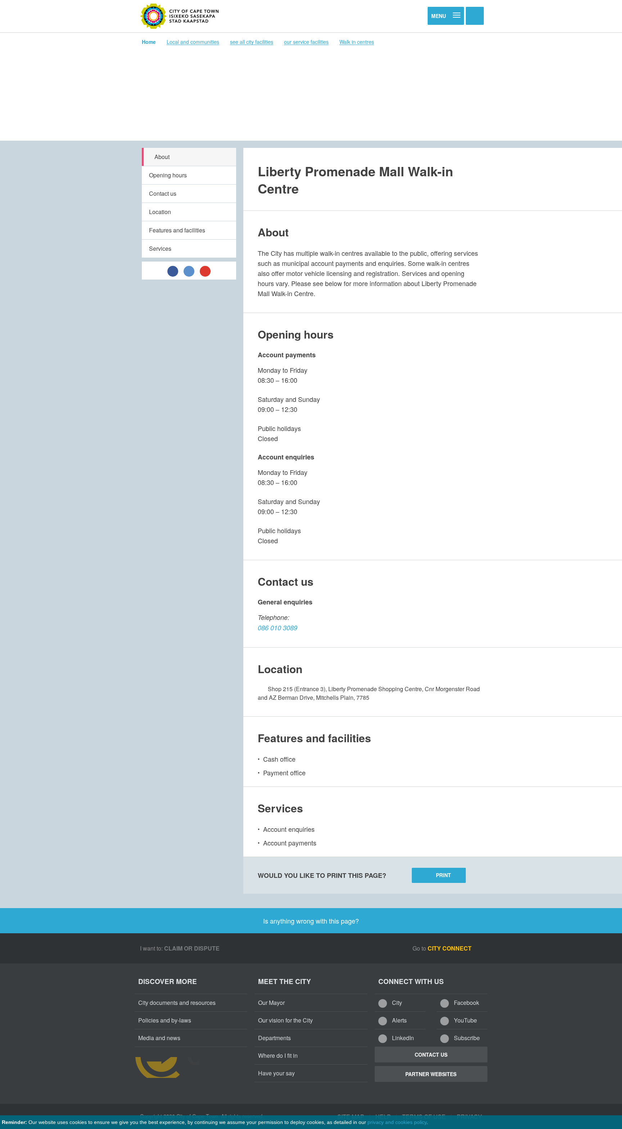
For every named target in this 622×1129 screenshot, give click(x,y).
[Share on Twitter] (189, 270)
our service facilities (306, 41)
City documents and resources (177, 1002)
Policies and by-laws (164, 1020)
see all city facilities (251, 41)
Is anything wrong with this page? (311, 920)
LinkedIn (402, 1038)
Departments (274, 1038)
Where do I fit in (278, 1055)
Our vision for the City (285, 1020)
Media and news (159, 1038)
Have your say (276, 1073)
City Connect (450, 948)
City (396, 1002)
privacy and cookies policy (397, 1122)
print (443, 875)
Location (160, 212)
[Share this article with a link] (205, 270)
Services (160, 248)
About (162, 157)
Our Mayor (271, 1002)
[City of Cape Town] (179, 16)
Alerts (399, 1020)
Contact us (162, 193)
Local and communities (193, 41)
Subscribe (466, 1038)
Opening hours (168, 175)
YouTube (464, 1020)
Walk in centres (356, 41)
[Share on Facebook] (172, 270)
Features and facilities (177, 230)
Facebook (465, 1002)
